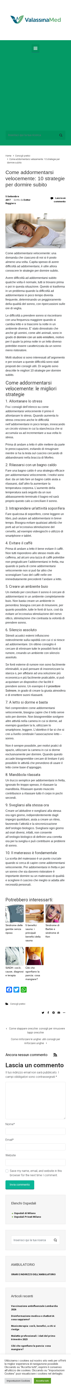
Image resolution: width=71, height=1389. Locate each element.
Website (10, 1155)
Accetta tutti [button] (42, 1380)
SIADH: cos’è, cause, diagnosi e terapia (14, 971)
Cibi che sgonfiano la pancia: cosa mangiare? (32, 973)
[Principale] (35, 48)
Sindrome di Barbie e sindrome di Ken (52, 931)
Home (8, 155)
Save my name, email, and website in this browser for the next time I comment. (36, 1173)
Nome (10, 1124)
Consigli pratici (22, 155)
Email (9, 1139)
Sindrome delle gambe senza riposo (14, 929)
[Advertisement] (35, 90)
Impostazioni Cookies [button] (18, 1380)
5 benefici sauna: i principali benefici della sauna (33, 933)
